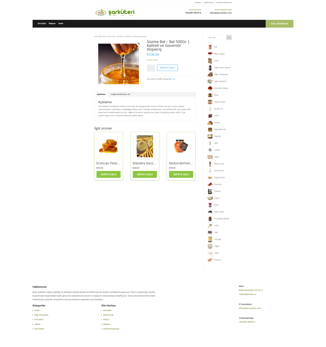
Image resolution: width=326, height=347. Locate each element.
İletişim (198, 2)
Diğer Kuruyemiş (41, 315)
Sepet (60, 23)
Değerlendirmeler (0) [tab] (120, 94)
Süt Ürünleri (39, 329)
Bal (104, 36)
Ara (229, 37)
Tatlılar (37, 324)
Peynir (37, 310)
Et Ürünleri (38, 320)
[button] (139, 43)
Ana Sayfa (42, 23)
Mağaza (52, 23)
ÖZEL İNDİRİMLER (279, 24)
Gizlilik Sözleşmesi (224, 2)
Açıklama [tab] (101, 94)
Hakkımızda (208, 2)
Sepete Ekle (167, 67)
